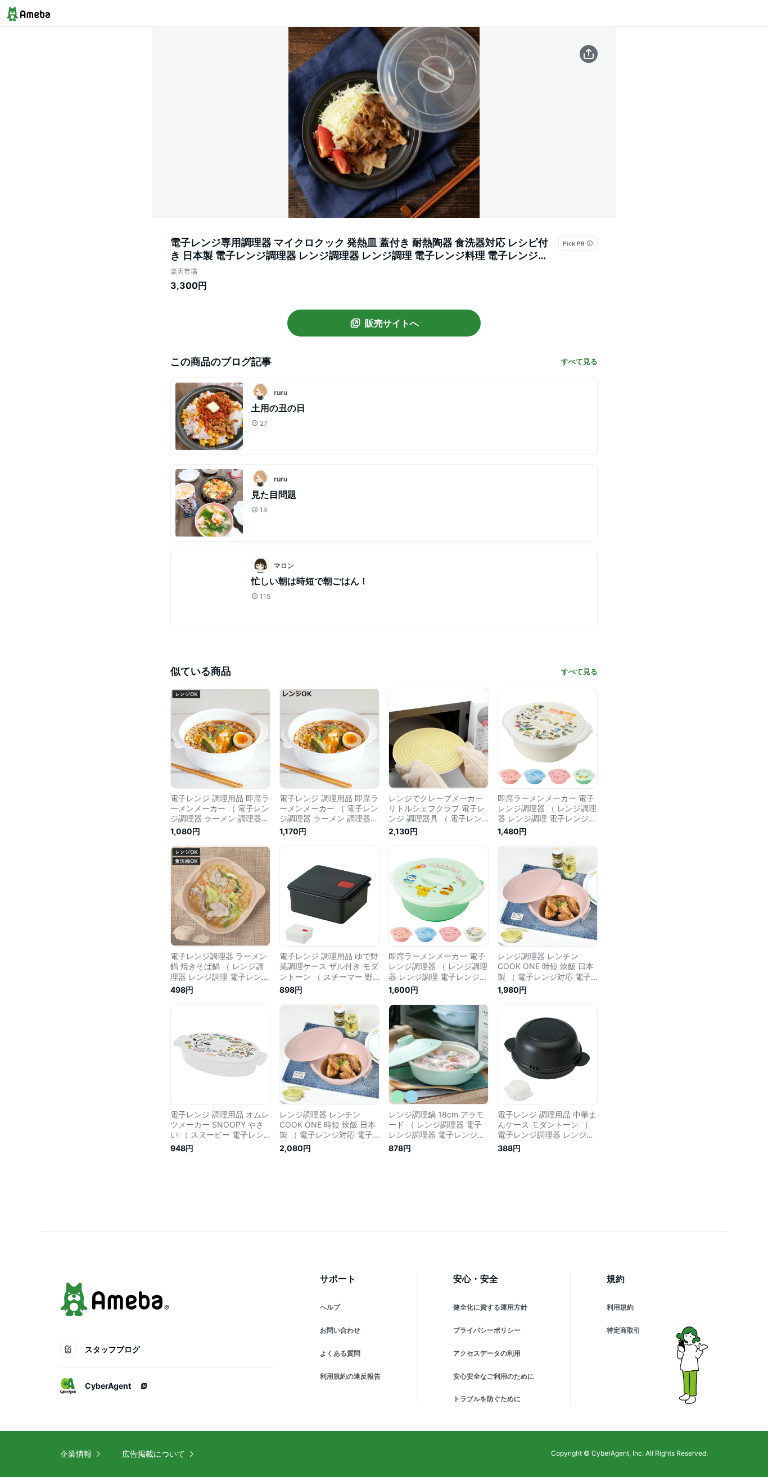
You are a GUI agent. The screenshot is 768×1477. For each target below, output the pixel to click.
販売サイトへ (392, 323)
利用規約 (620, 1307)
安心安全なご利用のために (493, 1376)
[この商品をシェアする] (589, 54)
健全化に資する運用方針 (490, 1307)
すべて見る (579, 361)
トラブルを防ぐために (487, 1398)
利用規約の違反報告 (350, 1376)
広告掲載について (153, 1453)
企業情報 (76, 1453)
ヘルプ (330, 1307)
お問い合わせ (340, 1330)
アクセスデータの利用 (487, 1353)
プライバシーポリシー (487, 1330)
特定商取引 (623, 1330)
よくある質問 (340, 1353)
